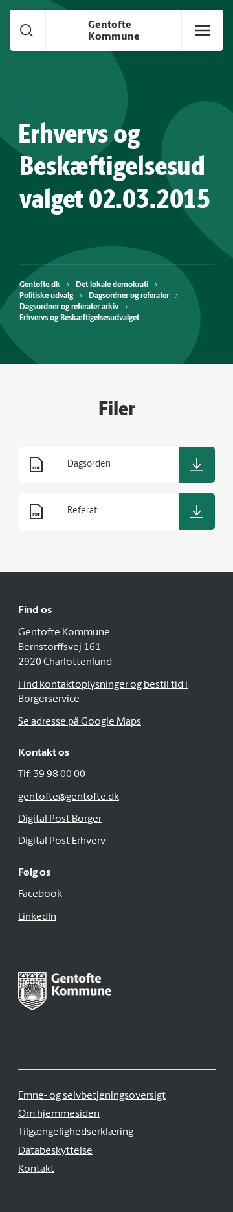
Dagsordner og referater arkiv (68, 307)
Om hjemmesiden (59, 1114)
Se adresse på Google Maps (79, 722)
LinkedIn (37, 917)
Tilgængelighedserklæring (75, 1132)
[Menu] (202, 30)
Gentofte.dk (39, 285)
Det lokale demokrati (112, 285)
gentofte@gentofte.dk (68, 797)
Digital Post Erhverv (61, 841)
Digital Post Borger (60, 819)
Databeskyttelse (55, 1151)
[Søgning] (26, 30)
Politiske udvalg (46, 296)
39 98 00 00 (59, 774)
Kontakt (36, 1169)
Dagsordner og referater (129, 296)
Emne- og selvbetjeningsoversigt (92, 1096)
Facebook (40, 894)
